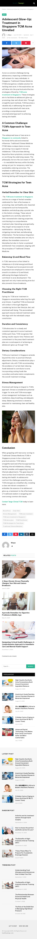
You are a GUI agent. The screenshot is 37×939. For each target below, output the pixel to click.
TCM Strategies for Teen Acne (13, 523)
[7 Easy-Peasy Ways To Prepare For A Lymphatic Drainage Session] (7, 853)
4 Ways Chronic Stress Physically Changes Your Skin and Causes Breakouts (15, 583)
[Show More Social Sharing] (33, 43)
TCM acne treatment (26, 514)
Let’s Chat (13, 926)
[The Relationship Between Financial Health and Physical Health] (7, 897)
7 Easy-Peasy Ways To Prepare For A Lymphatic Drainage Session (23, 853)
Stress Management (9, 514)
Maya (9, 35)
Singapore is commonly (11, 138)
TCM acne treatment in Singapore (14, 517)
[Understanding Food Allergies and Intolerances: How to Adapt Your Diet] (7, 873)
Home (4, 9)
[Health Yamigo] (18, 3)
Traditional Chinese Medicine (12, 526)
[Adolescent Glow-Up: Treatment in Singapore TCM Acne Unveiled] (18, 57)
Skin (4, 14)
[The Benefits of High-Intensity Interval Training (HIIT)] (7, 841)
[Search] (34, 3)
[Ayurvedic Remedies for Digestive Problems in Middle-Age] (18, 601)
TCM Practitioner (21, 520)
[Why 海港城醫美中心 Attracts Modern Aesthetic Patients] (7, 709)
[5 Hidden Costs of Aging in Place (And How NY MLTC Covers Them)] (7, 720)
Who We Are (23, 926)
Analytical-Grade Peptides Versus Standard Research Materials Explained (25, 696)
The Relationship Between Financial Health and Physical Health (24, 896)
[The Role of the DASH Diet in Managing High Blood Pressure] (7, 909)
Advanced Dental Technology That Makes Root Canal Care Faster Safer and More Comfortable (23, 733)
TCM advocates (8, 520)
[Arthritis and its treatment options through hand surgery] (7, 818)
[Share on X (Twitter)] (16, 43)
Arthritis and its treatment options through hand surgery (24, 817)
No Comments (13, 37)
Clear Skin (16, 511)
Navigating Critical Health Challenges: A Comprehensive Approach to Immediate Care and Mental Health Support (18, 644)
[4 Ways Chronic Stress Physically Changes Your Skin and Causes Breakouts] (18, 569)
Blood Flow (6, 511)
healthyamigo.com (7, 933)
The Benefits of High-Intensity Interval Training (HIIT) (24, 841)
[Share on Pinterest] (26, 43)
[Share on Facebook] (6, 43)
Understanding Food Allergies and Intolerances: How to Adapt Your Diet (25, 872)
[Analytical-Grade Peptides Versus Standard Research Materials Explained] (7, 697)
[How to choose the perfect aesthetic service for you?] (7, 830)
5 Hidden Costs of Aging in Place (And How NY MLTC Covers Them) (24, 719)
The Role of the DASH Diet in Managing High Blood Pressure (24, 909)
